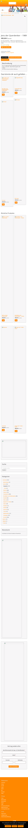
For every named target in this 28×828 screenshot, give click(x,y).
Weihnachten (6, 513)
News (2, 788)
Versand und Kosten (5, 805)
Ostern (4, 503)
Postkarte (5, 505)
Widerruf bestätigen (13, 766)
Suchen (4, 470)
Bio (2, 790)
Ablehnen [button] (14, 826)
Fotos (2, 787)
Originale (9, 12)
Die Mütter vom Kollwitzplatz (9, 496)
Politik (4, 507)
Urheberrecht (4, 815)
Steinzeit (5, 509)
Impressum (3, 813)
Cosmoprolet (6, 494)
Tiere (4, 511)
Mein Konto (3, 799)
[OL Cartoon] (4, 1)
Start (2, 12)
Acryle (2, 785)
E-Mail (14, 755)
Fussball (5, 498)
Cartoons (5, 12)
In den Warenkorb (6, 47)
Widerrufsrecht (4, 807)
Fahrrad (5, 499)
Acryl (5, 488)
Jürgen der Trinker (7, 501)
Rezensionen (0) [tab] (5, 59)
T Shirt (4, 523)
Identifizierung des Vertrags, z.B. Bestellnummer (14, 750)
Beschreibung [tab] (5, 57)
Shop (2, 793)
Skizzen (5, 490)
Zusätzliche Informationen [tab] (15, 57)
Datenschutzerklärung (6, 816)
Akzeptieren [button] (8, 826)
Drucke (4, 517)
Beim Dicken (5, 482)
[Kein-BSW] (14, 448)
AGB (2, 804)
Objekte (4, 521)
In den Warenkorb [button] (3, 95)
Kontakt (2, 791)
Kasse (2, 802)
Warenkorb (3, 801)
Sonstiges (5, 515)
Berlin (4, 484)
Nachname (20, 760)
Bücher (4, 519)
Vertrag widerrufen (5, 808)
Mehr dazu (20, 826)
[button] (25, 16)
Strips (2, 784)
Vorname (8, 760)
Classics (5, 492)
